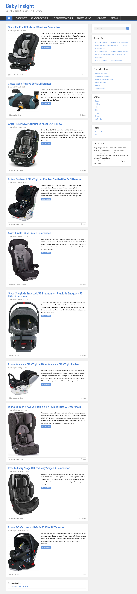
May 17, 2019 (21, 31)
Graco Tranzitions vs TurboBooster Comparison (111, 51)
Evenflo (83, 518)
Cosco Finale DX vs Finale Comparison (29, 233)
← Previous (12, 587)
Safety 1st (98, 119)
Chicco (84, 115)
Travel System (101, 18)
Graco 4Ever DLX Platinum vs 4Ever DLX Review (35, 124)
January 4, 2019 (22, 410)
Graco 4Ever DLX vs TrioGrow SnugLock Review (111, 42)
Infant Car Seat (21, 18)
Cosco (84, 284)
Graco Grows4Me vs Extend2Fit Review (108, 60)
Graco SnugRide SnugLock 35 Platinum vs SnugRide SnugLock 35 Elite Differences (45, 295)
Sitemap (98, 135)
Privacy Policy (100, 132)
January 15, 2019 (22, 299)
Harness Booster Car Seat (62, 18)
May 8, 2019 (21, 87)
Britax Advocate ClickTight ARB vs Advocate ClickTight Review (43, 364)
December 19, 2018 (23, 471)
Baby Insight (20, 5)
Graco (84, 75)
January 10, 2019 (22, 368)
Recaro (97, 116)
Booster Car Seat (84, 18)
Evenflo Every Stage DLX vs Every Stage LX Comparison (39, 468)
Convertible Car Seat (39, 18)
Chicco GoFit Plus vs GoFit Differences (29, 83)
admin (12, 31)
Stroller (114, 18)
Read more (46, 47)
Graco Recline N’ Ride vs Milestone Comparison (34, 27)
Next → (27, 587)
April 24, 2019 (21, 127)
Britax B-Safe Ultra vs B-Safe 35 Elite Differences (36, 527)
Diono (84, 459)
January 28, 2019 (22, 182)
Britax (84, 224)
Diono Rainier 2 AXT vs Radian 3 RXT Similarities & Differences (44, 407)
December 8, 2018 (22, 531)
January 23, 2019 (22, 236)
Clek (96, 107)
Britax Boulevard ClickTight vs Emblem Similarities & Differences (45, 179)
